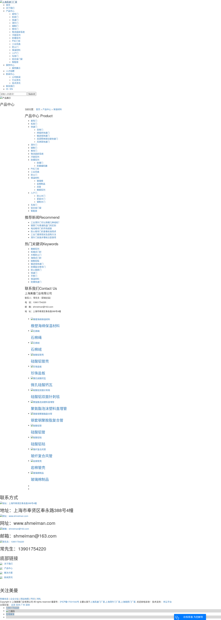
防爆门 (40, 162)
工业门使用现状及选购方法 (43, 234)
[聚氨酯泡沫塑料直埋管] (42, 401)
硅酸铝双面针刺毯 (45, 396)
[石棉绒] (35, 342)
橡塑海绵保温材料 (45, 325)
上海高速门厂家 (97, 601)
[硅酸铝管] (36, 425)
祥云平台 (167, 601)
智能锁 (15, 61)
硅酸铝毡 (35, 260)
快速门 (15, 19)
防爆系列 (16, 37)
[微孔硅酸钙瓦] (38, 377)
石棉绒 (36, 349)
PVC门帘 (16, 40)
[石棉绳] (35, 330)
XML (39, 598)
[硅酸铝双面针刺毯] (40, 389)
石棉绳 (36, 337)
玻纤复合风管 (41, 455)
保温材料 (16, 49)
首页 (8, 4)
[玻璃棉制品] (37, 472)
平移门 (34, 275)
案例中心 (10, 64)
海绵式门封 (36, 257)
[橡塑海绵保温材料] (40, 318)
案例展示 (16, 67)
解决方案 (7, 572)
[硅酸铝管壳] (37, 354)
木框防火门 (36, 254)
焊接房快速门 (43, 132)
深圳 (28, 604)
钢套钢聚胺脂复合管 (47, 420)
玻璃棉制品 (40, 479)
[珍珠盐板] (36, 366)
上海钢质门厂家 (128, 601)
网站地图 (24, 598)
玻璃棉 (40, 180)
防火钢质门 (36, 269)
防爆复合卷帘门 (38, 266)
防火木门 (41, 195)
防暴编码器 (42, 165)
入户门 (15, 52)
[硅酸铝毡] (36, 437)
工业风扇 (16, 43)
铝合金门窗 (17, 58)
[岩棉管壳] (36, 460)
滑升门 (15, 22)
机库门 (15, 16)
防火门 (15, 46)
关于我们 (10, 7)
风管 (39, 186)
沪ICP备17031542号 (69, 601)
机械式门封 (36, 251)
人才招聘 (10, 70)
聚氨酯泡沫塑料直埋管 (49, 408)
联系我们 (10, 85)
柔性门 (15, 13)
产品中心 (10, 10)
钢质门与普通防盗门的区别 (43, 225)
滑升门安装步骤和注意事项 (43, 237)
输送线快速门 (43, 135)
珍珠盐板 (38, 372)
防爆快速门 (36, 281)
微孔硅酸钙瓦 (41, 384)
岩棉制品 (41, 183)
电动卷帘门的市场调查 (41, 228)
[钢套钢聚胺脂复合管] (41, 413)
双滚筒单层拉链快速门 (47, 138)
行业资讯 (16, 79)
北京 (13, 604)
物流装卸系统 (18, 31)
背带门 (40, 129)
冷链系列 (16, 34)
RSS (33, 598)
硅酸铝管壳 (40, 361)
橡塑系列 (41, 189)
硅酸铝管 (38, 432)
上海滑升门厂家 (113, 601)
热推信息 (4, 598)
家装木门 (41, 198)
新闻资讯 (7, 577)
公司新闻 (16, 76)
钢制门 (15, 25)
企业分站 (14, 598)
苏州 (18, 604)
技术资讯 (16, 82)
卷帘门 (15, 28)
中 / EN (9, 88)
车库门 (15, 55)
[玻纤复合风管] (38, 448)
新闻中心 (10, 73)
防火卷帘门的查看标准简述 (43, 231)
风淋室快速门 (43, 141)
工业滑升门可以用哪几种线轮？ (45, 222)
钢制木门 (41, 201)
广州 (23, 604)
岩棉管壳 (38, 467)
